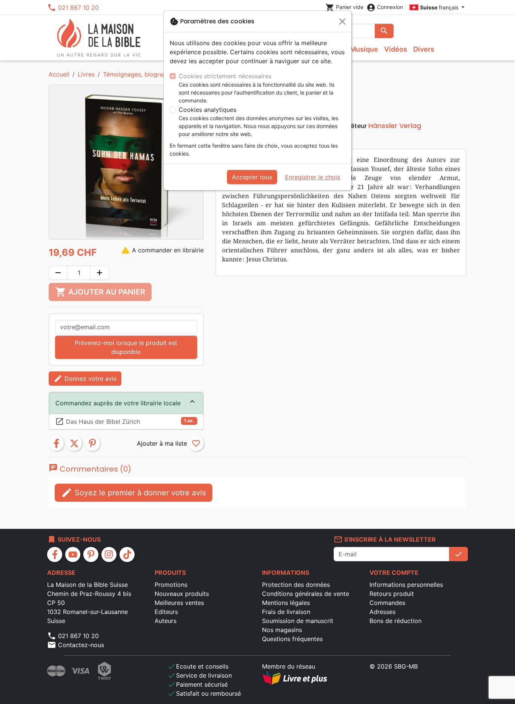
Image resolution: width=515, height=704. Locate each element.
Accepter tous (252, 177)
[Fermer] (342, 21)
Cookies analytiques (207, 109)
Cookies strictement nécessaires (225, 76)
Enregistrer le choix (312, 177)
